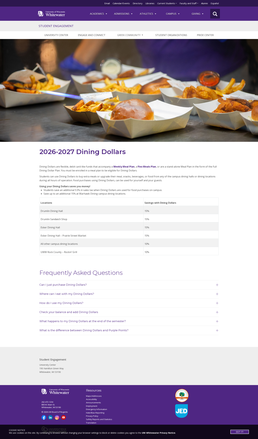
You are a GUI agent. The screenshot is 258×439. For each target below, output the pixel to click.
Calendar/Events (121, 3)
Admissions (122, 13)
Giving (196, 13)
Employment (91, 406)
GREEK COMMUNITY (128, 35)
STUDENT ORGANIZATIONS (171, 35)
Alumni (204, 3)
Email (107, 3)
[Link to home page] (51, 13)
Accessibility (91, 399)
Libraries (149, 3)
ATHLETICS (147, 13)
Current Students (166, 3)
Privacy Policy (92, 416)
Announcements (93, 402)
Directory (137, 3)
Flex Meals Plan (147, 166)
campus (171, 13)
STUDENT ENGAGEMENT (56, 26)
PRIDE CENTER (205, 35)
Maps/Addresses (94, 396)
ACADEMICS (97, 13)
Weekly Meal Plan (124, 166)
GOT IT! (240, 431)
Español (215, 3)
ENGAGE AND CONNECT (91, 35)
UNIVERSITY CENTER (56, 35)
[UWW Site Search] (215, 14)
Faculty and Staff (188, 3)
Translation (91, 422)
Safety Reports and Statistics (99, 419)
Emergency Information (96, 409)
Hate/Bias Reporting (95, 412)
